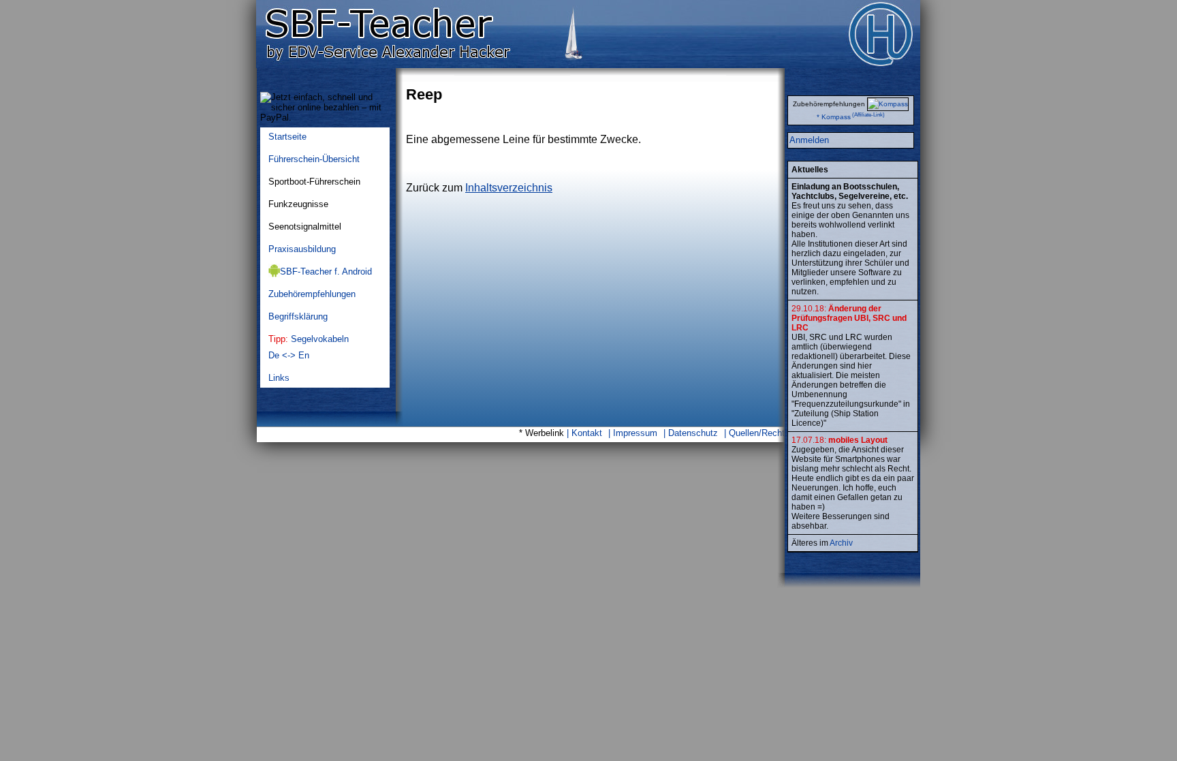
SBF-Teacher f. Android (326, 271)
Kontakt (586, 433)
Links (278, 378)
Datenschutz (693, 433)
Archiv (841, 543)
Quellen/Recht (757, 433)
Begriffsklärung (298, 316)
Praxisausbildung (302, 249)
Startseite (287, 136)
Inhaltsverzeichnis (508, 187)
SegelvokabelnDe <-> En (308, 347)
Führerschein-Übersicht (314, 159)
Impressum (635, 433)
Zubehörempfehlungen (312, 294)
